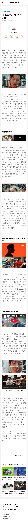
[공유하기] (8, 455)
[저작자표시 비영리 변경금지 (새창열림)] (20, 455)
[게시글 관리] (9, 455)
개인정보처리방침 (6, 516)
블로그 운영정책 (5, 514)
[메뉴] (2, 2)
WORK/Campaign (6, 11)
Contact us (5, 518)
